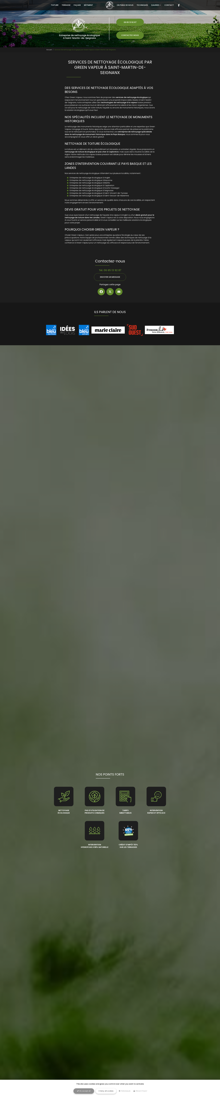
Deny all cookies (106, 1091)
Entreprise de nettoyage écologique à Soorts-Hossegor (94, 188)
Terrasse (66, 5)
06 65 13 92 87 (130, 22)
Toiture (54, 5)
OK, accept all (84, 1091)
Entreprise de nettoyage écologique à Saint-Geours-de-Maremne (99, 195)
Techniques (142, 5)
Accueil (49, 50)
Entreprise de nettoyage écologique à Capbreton (92, 185)
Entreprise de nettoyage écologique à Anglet (90, 177)
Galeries (155, 5)
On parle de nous (125, 5)
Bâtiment (88, 5)
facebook (178, 5)
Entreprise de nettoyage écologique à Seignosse (91, 190)
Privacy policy (141, 1091)
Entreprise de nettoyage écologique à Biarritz (90, 183)
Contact (169, 5)
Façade (77, 5)
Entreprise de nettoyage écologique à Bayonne (91, 180)
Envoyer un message (110, 277)
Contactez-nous (130, 35)
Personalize (126, 1091)
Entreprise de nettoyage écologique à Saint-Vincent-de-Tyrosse (99, 193)
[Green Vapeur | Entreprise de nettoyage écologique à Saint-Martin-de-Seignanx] (110, 5)
